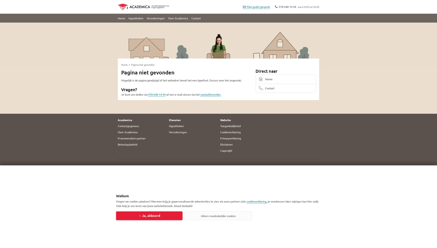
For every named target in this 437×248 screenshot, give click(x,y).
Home (121, 18)
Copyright (226, 150)
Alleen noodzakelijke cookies (218, 216)
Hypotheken (136, 18)
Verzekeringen (156, 18)
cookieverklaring (256, 201)
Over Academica (178, 18)
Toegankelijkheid (230, 126)
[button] (142, 120)
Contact (196, 18)
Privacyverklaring (230, 138)
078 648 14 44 (157, 94)
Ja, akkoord (151, 215)
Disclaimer (226, 144)
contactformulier (210, 94)
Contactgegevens (128, 126)
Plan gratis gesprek (258, 6)
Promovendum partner (132, 138)
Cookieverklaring (230, 132)
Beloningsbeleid (127, 144)
